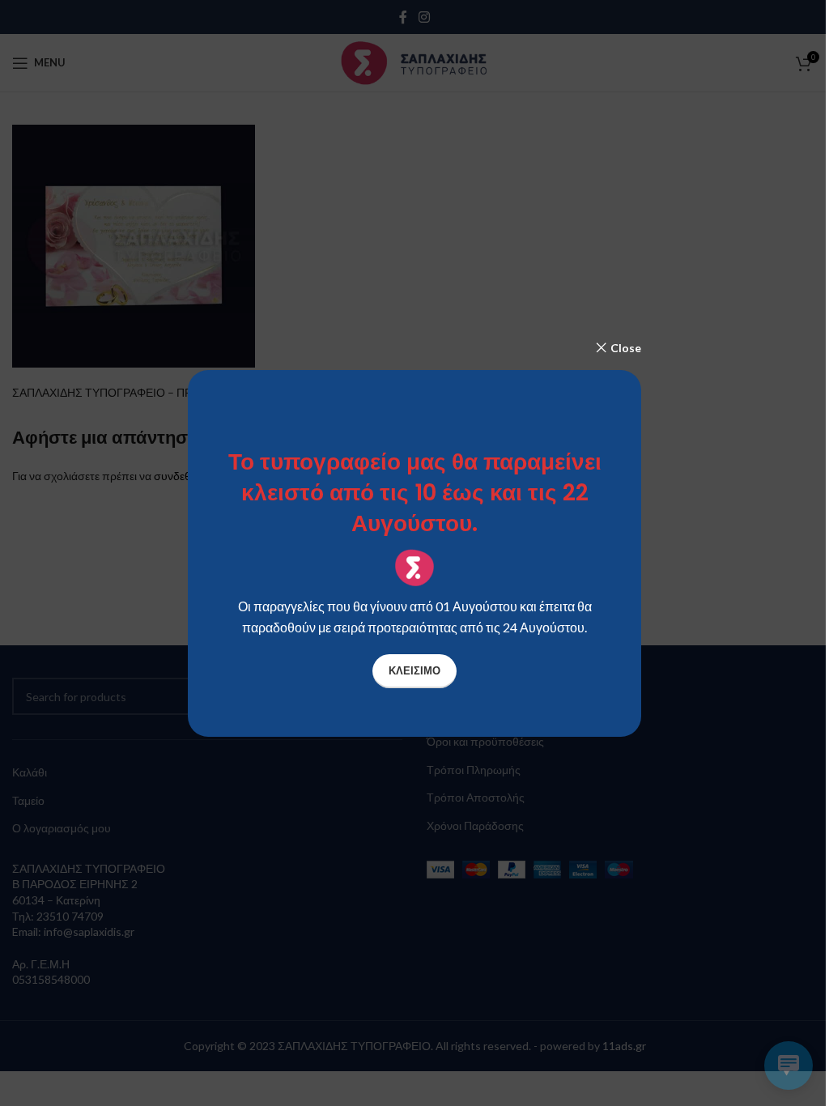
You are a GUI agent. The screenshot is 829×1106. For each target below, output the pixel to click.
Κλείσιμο (414, 670)
